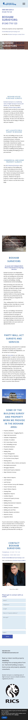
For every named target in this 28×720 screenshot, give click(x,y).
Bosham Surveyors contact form (16, 34)
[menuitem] (23, 4)
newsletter (5, 660)
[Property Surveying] (9, 3)
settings (16, 714)
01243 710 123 (7, 12)
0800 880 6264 (7, 10)
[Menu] (23, 4)
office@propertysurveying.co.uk (10, 652)
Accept (4, 717)
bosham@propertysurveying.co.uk (11, 31)
